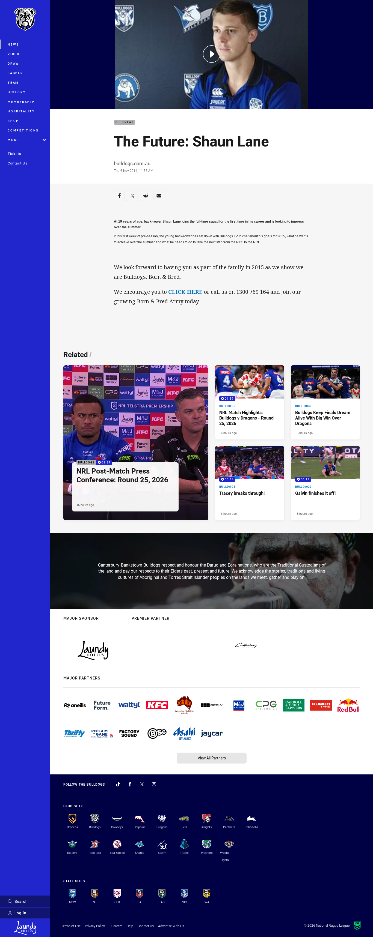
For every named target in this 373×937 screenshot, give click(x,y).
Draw (13, 63)
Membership (21, 102)
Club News (125, 122)
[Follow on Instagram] (154, 784)
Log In (20, 912)
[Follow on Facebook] (130, 784)
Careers (116, 926)
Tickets (14, 153)
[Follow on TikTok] (118, 784)
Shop (13, 121)
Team (13, 82)
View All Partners (212, 758)
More (13, 140)
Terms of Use (71, 926)
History (17, 92)
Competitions (23, 130)
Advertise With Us (171, 926)
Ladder (15, 73)
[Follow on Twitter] (142, 784)
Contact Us (18, 163)
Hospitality (21, 111)
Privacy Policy (95, 926)
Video (14, 54)
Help (130, 926)
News (13, 44)
